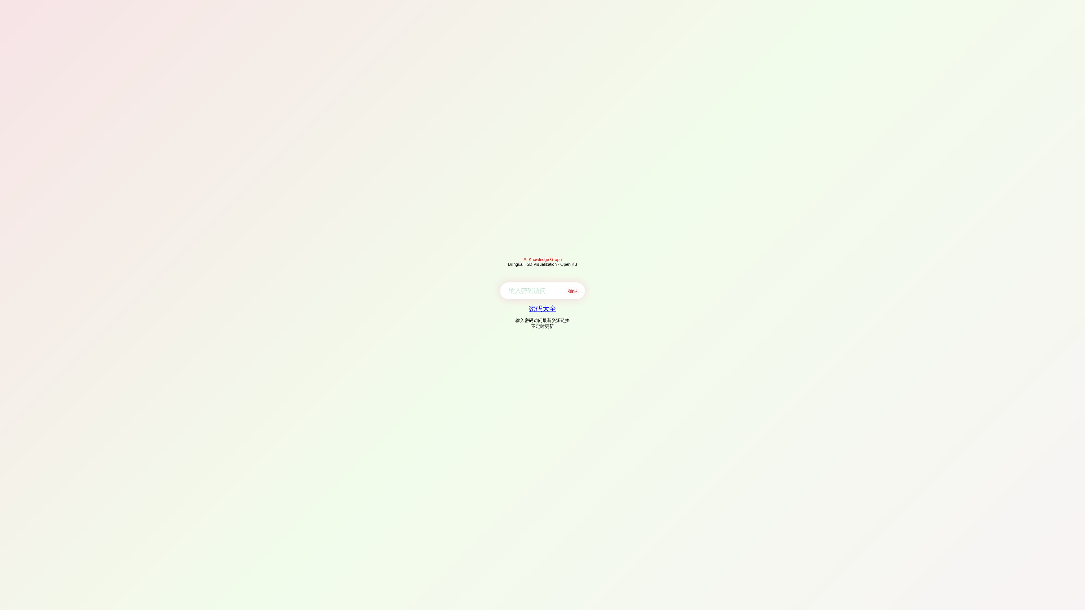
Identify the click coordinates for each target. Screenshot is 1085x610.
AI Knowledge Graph (543, 259)
